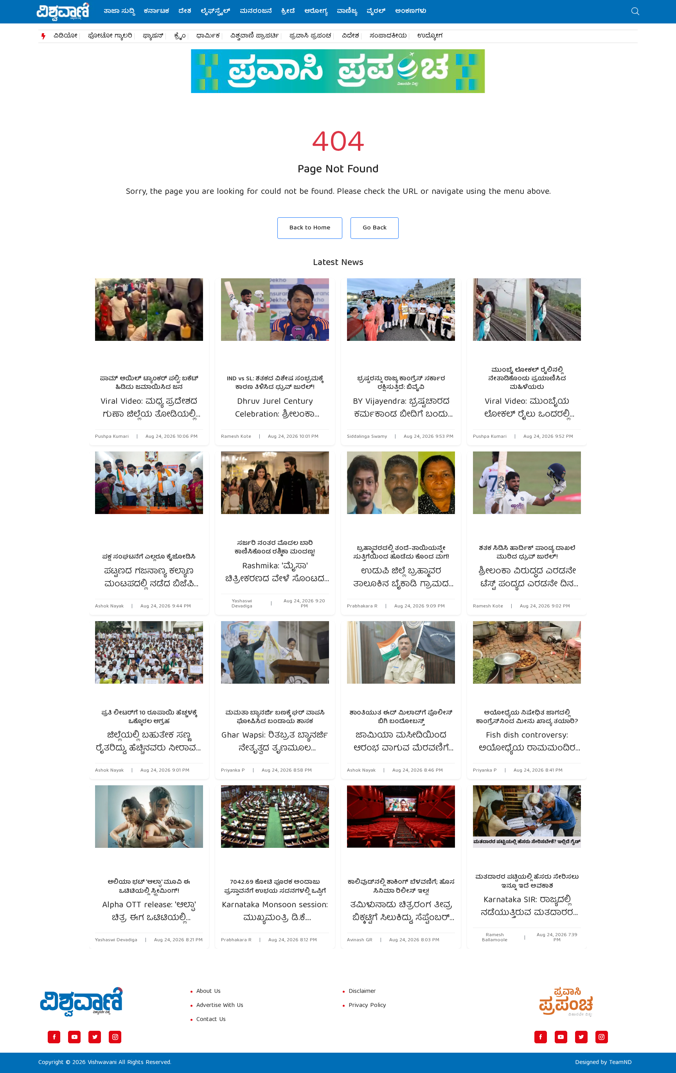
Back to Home (309, 228)
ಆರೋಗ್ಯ (315, 11)
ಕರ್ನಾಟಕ (156, 11)
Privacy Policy (367, 1005)
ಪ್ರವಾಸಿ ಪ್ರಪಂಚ (310, 36)
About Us (208, 991)
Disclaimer (362, 991)
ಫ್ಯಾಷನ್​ (153, 36)
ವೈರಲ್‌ (376, 11)
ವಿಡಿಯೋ (65, 36)
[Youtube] (74, 1037)
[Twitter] (95, 1037)
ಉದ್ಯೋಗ (430, 36)
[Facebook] (54, 1037)
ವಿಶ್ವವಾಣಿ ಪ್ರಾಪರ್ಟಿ (254, 36)
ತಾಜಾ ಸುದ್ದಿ (119, 11)
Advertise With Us (219, 1005)
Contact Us (211, 1019)
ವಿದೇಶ (350, 36)
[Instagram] (115, 1037)
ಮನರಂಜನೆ (256, 11)
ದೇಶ (184, 11)
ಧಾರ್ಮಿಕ (208, 36)
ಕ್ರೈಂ (180, 36)
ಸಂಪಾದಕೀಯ (388, 36)
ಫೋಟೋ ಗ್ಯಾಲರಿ (110, 36)
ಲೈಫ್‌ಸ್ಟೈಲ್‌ (215, 11)
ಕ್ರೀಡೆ (288, 11)
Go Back (375, 228)
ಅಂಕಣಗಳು (410, 11)
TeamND (620, 1062)
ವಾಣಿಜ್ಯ (347, 11)
